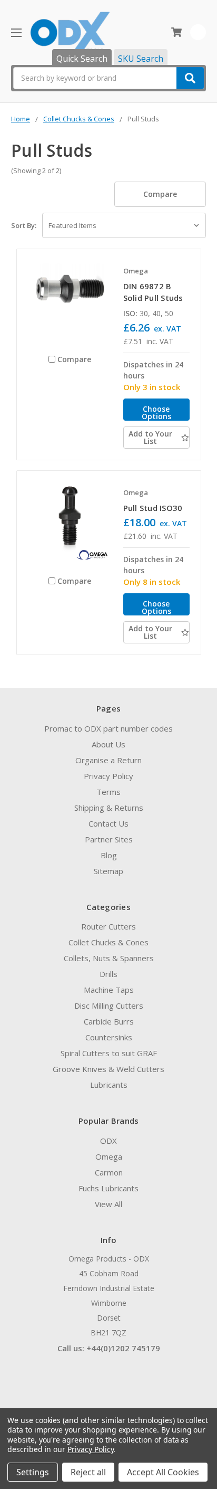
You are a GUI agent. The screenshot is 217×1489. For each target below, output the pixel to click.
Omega (108, 1156)
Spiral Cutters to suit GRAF (109, 1053)
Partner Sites (109, 839)
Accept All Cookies (163, 1472)
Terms (108, 791)
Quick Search (81, 58)
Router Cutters (108, 926)
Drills (108, 974)
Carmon (109, 1172)
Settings (32, 1472)
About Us (108, 744)
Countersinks (108, 1037)
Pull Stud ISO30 (153, 507)
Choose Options (156, 412)
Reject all (88, 1472)
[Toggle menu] (16, 32)
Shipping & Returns (108, 807)
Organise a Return (108, 760)
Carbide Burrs (109, 1021)
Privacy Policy (108, 776)
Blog (109, 855)
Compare (160, 194)
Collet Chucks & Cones (108, 942)
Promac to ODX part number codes (108, 728)
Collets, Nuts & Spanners (109, 958)
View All (108, 1204)
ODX (108, 1140)
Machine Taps (109, 989)
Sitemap (108, 871)
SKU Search (140, 58)
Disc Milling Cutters (108, 1005)
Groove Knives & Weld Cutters (108, 1069)
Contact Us (108, 823)
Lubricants (108, 1084)
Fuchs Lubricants (108, 1188)
